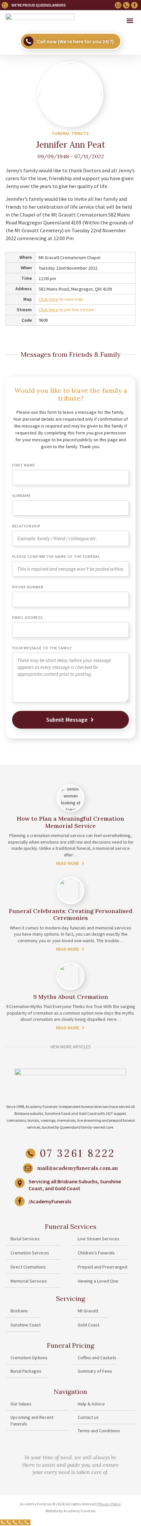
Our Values (20, 1404)
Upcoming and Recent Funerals (31, 1420)
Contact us (88, 1417)
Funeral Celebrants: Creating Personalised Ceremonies (70, 914)
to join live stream (66, 310)
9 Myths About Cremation (70, 997)
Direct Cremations (28, 1267)
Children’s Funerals (96, 1253)
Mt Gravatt (88, 1311)
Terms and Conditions (99, 1431)
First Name (23, 465)
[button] (130, 20)
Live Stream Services (98, 1239)
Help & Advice (91, 1404)
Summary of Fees (95, 1371)
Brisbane (19, 1311)
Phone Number (27, 587)
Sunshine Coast (25, 1325)
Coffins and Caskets (97, 1358)
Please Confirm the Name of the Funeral (56, 557)
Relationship (26, 526)
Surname (21, 496)
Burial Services (25, 1239)
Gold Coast (88, 1325)
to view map (61, 299)
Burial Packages (25, 1371)
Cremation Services (29, 1253)
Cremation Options (29, 1358)
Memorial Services (28, 1281)
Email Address (27, 618)
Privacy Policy (109, 1503)
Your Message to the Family (42, 648)
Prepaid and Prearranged (102, 1267)
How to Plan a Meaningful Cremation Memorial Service (70, 822)
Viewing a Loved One (98, 1281)
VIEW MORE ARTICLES (70, 1047)
